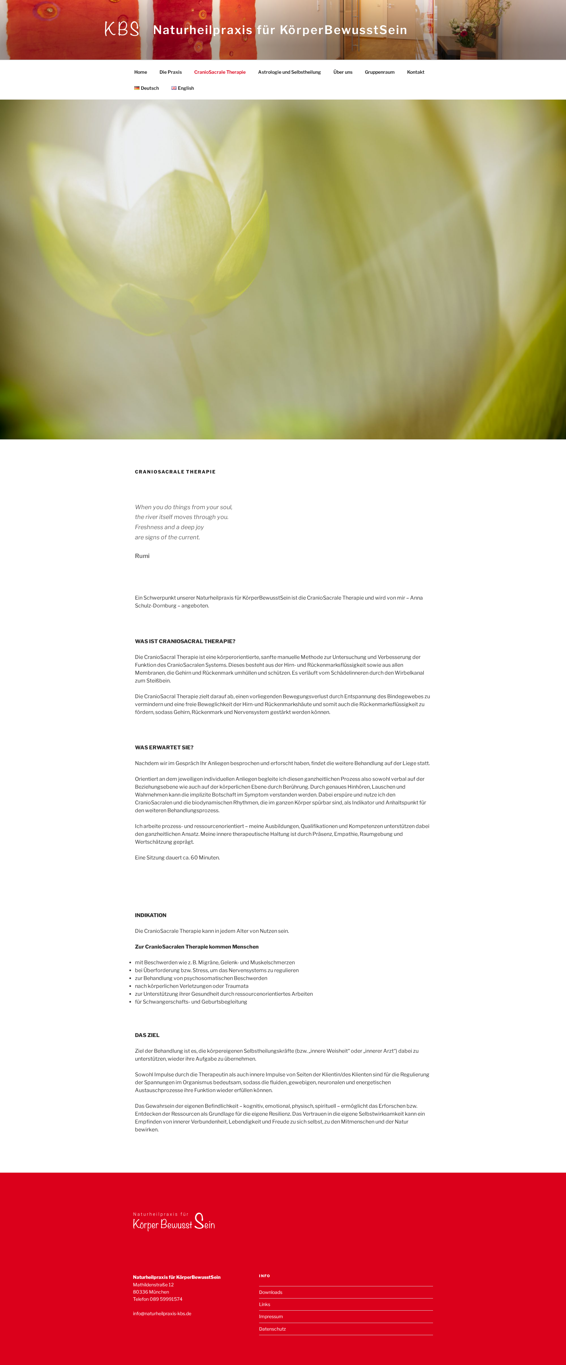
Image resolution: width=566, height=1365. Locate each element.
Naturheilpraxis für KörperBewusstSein (280, 30)
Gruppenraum (380, 72)
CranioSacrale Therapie (220, 72)
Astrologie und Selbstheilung (289, 72)
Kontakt (415, 72)
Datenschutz (272, 1329)
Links (264, 1304)
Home (140, 72)
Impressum (271, 1316)
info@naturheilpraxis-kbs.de (162, 1313)
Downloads (270, 1292)
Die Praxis (171, 72)
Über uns (342, 72)
